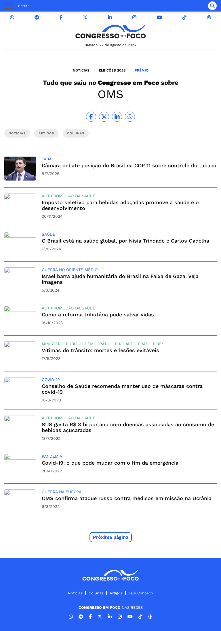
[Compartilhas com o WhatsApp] (130, 117)
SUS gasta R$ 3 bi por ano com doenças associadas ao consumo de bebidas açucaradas (128, 427)
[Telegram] (37, 17)
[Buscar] (212, 5)
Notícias (81, 70)
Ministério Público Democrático (77, 343)
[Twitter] (85, 17)
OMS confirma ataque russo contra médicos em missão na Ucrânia (127, 498)
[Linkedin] (110, 17)
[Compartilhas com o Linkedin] (117, 117)
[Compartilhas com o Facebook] (91, 117)
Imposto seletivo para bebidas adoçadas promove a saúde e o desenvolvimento (120, 205)
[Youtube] (159, 17)
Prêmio (141, 70)
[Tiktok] (184, 17)
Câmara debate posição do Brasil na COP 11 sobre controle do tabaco (129, 165)
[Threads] (209, 17)
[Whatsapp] (12, 17)
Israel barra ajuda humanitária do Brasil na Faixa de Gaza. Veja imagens (120, 279)
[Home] (110, 32)
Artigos (116, 593)
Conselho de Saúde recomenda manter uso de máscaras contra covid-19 (122, 389)
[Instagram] (134, 17)
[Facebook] (61, 17)
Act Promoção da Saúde (68, 196)
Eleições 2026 (112, 70)
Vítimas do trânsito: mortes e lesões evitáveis (100, 350)
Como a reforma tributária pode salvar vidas (98, 314)
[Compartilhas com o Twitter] (104, 117)
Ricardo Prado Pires (141, 343)
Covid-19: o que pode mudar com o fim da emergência (110, 463)
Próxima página (110, 537)
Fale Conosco (141, 593)
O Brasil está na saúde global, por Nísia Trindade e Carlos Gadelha (125, 241)
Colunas (96, 593)
